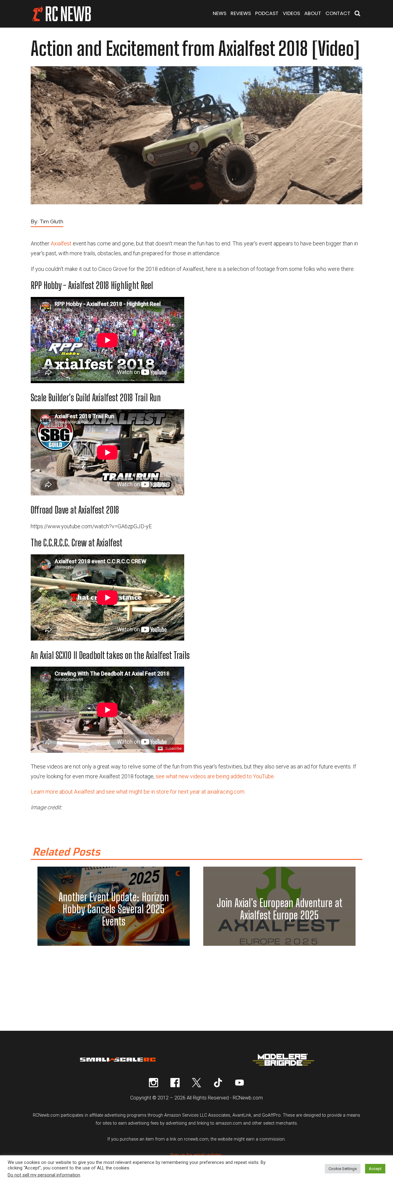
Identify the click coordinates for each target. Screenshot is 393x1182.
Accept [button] (375, 1168)
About (312, 13)
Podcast (266, 13)
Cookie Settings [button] (343, 1168)
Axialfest (61, 243)
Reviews (241, 13)
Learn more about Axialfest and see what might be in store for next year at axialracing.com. (138, 791)
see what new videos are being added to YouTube (215, 776)
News (219, 13)
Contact (337, 13)
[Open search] (357, 14)
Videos (291, 13)
